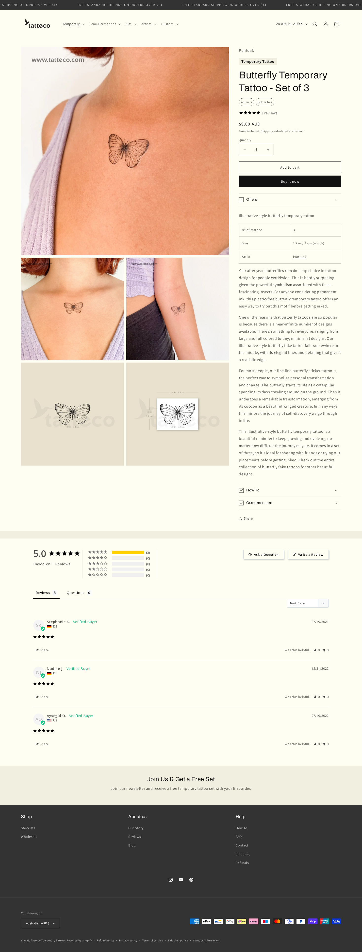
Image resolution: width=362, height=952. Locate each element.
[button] (73, 24)
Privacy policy (128, 940)
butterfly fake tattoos (281, 466)
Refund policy (105, 940)
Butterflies (265, 102)
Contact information (206, 940)
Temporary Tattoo (258, 61)
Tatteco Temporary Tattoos (48, 940)
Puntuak (300, 256)
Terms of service (152, 940)
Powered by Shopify (79, 940)
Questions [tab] (75, 592)
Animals (246, 102)
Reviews (134, 836)
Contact (242, 845)
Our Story (135, 828)
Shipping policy (178, 940)
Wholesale (29, 836)
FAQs (239, 836)
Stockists (28, 828)
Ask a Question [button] (266, 554)
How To (241, 828)
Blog (131, 845)
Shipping (267, 131)
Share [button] (248, 518)
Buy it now (290, 181)
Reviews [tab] (43, 592)
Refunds (242, 863)
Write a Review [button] (311, 554)
